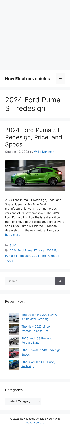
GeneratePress (35, 422)
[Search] (60, 281)
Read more (12, 234)
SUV (13, 245)
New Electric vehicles (27, 78)
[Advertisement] (35, 35)
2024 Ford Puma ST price (27, 250)
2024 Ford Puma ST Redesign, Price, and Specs (33, 137)
